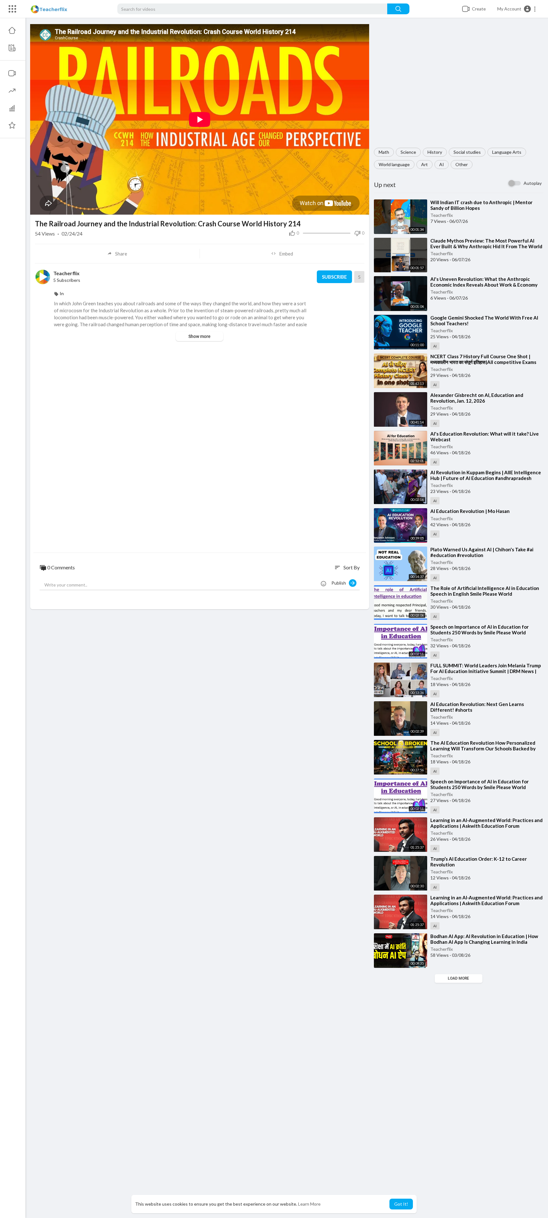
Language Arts (506, 152)
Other (461, 164)
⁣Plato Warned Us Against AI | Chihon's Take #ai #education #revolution (481, 552)
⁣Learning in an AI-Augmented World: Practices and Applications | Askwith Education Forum (486, 823)
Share (121, 253)
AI (441, 164)
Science (408, 152)
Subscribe (334, 277)
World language (394, 164)
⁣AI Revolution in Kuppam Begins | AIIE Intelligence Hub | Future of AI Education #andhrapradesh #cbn (485, 478)
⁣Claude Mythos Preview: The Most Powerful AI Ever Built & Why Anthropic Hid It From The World (486, 243)
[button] (516, 9)
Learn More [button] (309, 1204)
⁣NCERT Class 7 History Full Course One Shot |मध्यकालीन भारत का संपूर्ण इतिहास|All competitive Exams (483, 359)
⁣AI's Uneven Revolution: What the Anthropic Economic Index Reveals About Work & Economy (484, 282)
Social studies (467, 152)
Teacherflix (441, 215)
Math (384, 152)
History (434, 152)
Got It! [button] (401, 1204)
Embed (286, 253)
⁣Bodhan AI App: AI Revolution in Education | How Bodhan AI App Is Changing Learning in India (484, 939)
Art (424, 164)
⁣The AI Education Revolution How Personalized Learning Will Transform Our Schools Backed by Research (483, 748)
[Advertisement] (458, 85)
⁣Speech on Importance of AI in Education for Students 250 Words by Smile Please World (479, 629)
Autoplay (533, 183)
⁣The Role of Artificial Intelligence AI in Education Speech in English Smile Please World (484, 591)
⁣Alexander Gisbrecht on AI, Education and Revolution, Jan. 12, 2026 (476, 398)
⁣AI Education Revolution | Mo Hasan (470, 511)
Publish (340, 583)
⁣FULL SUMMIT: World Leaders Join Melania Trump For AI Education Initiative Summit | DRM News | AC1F (485, 671)
